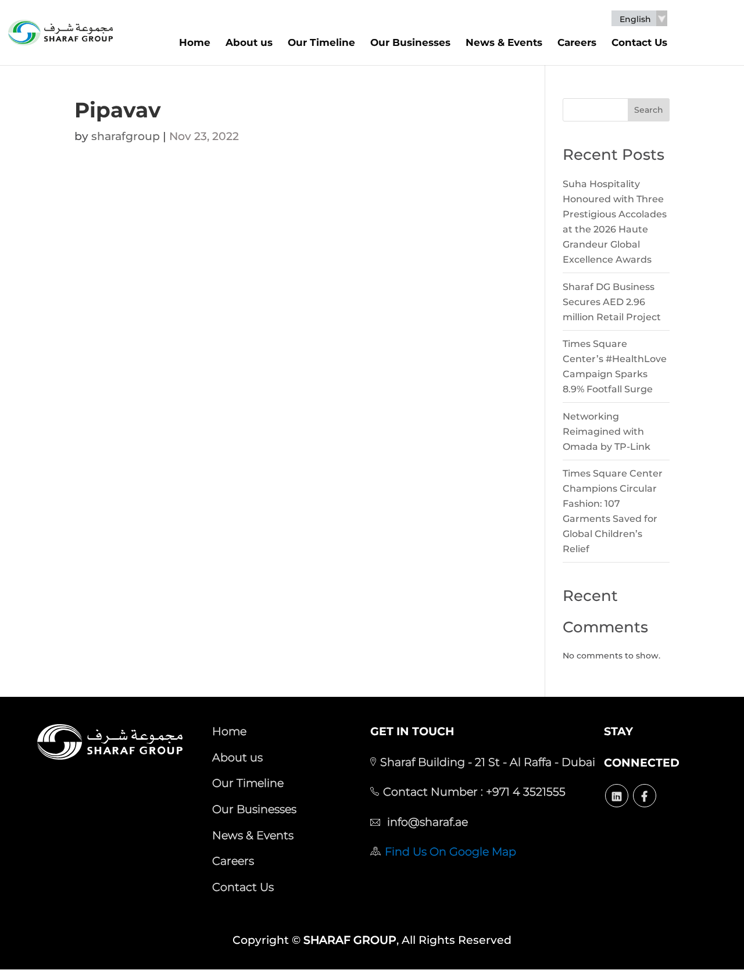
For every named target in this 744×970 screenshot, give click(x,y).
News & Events (504, 42)
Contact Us (639, 42)
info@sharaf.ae (426, 822)
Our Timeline (321, 42)
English (635, 19)
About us (249, 42)
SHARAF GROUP (349, 940)
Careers (576, 42)
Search (648, 110)
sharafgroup (125, 136)
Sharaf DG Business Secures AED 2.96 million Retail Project (612, 302)
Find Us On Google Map (450, 851)
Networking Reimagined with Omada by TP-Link (606, 431)
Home (194, 42)
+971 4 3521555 (524, 792)
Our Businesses (410, 42)
